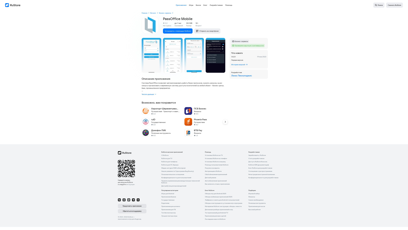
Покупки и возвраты (212, 168)
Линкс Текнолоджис (241, 75)
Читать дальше (148, 94)
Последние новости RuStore (215, 219)
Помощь (228, 5)
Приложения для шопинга (170, 206)
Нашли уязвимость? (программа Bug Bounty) (177, 171)
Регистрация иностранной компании (261, 174)
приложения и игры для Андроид (129, 219)
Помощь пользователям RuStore (216, 165)
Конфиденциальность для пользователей (176, 178)
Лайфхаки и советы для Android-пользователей (222, 200)
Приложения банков (168, 197)
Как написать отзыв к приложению (217, 184)
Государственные (167, 200)
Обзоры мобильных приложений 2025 (218, 197)
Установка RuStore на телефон (216, 158)
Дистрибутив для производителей (173, 186)
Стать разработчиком (256, 158)
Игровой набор (254, 194)
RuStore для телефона (169, 162)
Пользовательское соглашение (172, 174)
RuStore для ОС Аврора (169, 165)
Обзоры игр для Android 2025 (215, 194)
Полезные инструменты (257, 203)
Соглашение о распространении (260, 171)
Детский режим (210, 178)
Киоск (198, 5)
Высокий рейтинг (254, 210)
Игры (191, 5)
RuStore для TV (166, 158)
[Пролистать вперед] (225, 122)
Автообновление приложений (216, 181)
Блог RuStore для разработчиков (260, 168)
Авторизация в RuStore (213, 171)
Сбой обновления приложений (216, 174)
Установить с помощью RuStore (178, 31)
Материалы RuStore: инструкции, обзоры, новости (223, 206)
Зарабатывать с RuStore (257, 155)
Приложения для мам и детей (215, 216)
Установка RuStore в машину (215, 162)
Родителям (165, 203)
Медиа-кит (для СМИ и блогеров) (173, 168)
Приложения (181, 5)
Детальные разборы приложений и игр (219, 210)
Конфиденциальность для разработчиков (263, 178)
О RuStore (165, 155)
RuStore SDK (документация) (258, 165)
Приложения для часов (256, 206)
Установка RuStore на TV (214, 155)
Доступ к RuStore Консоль (257, 162)
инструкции (130, 184)
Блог (205, 5)
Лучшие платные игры (169, 216)
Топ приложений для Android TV (216, 213)
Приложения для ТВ (168, 210)
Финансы (251, 197)
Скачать (394, 5)
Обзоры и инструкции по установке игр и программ (223, 203)
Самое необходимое (255, 200)
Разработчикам (216, 5)
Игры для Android (167, 194)
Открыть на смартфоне (209, 31)
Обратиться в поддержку (132, 211)
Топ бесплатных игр (168, 213)
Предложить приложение (132, 206)
